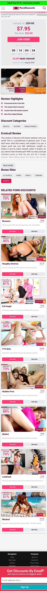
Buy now (13, 231)
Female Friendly (31, 126)
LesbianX (38, 175)
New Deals (12, 560)
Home (12, 557)
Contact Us (34, 560)
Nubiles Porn (8, 391)
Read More (8, 165)
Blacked (6, 519)
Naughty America (10, 264)
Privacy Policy (34, 563)
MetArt (5, 434)
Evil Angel (6, 306)
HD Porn (17, 126)
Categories (12, 566)
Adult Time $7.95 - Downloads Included (23, 3)
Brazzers (6, 221)
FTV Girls (6, 349)
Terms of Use (34, 566)
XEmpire (6, 181)
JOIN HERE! (23, 39)
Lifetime (12, 563)
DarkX (18, 175)
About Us (34, 557)
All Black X (7, 175)
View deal (34, 231)
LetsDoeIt (6, 477)
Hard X (28, 175)
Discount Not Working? (23, 45)
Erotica (6, 126)
